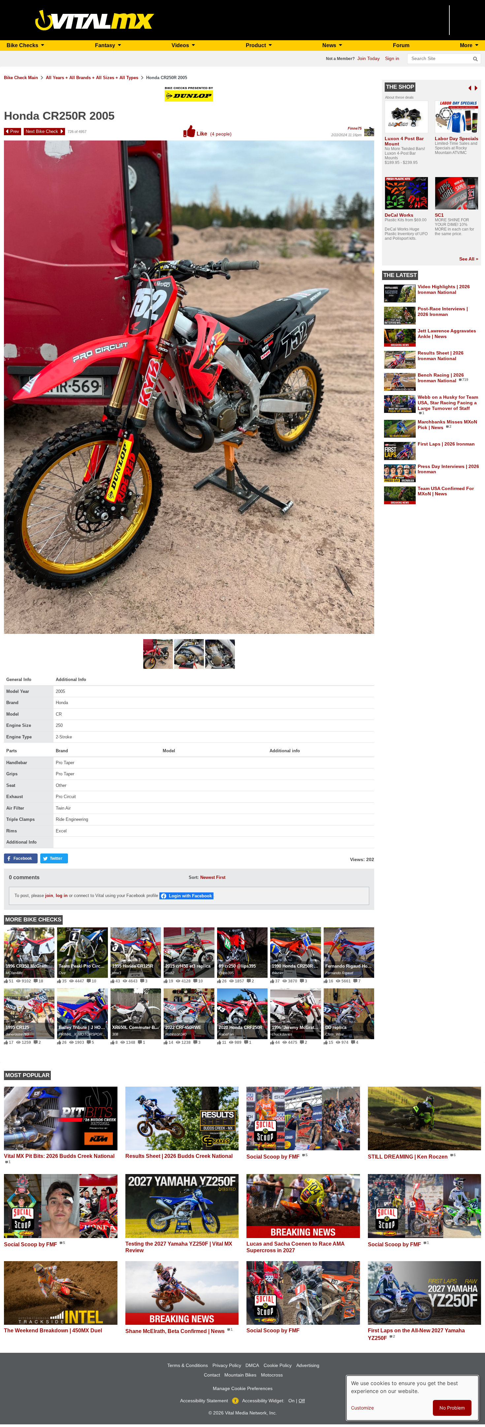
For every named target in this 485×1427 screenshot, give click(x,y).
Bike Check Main (21, 77)
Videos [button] (181, 45)
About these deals (399, 97)
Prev (14, 131)
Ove (62, 973)
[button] (158, 655)
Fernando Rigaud (339, 973)
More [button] (467, 45)
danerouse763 (17, 1034)
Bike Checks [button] (23, 45)
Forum (401, 45)
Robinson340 (175, 1034)
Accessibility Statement (204, 1400)
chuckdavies (282, 1034)
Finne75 (355, 128)
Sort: (194, 877)
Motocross (272, 1375)
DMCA (252, 1365)
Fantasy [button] (105, 45)
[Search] (475, 59)
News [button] (330, 45)
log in (62, 895)
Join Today (368, 58)
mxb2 (169, 973)
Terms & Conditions (187, 1365)
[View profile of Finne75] (369, 131)
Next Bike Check (42, 131)
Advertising (307, 1365)
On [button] (291, 1400)
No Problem (452, 1408)
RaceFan (226, 1034)
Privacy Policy (226, 1365)
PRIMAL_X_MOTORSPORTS (82, 1034)
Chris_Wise (334, 1034)
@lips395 (226, 973)
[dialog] (412, 1398)
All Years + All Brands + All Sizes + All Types (92, 77)
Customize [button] (362, 1408)
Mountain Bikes (240, 1375)
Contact (212, 1375)
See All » (468, 259)
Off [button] (302, 1400)
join (49, 895)
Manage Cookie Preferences (243, 1388)
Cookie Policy (278, 1365)
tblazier (277, 973)
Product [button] (256, 45)
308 (115, 1034)
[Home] (94, 19)
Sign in (392, 58)
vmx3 (116, 973)
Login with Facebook (190, 895)
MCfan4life (14, 973)
